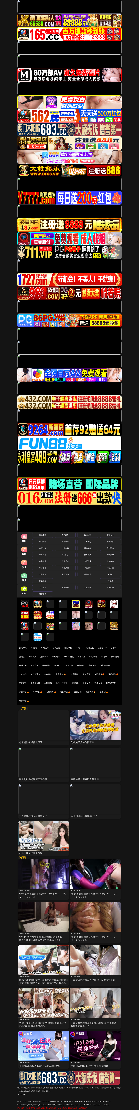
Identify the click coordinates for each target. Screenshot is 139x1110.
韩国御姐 (65, 548)
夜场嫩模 (81, 665)
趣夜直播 (69, 665)
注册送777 (102, 647)
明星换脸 (65, 567)
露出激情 (65, 574)
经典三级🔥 (24, 692)
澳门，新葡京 (61, 683)
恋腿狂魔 (110, 561)
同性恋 (110, 581)
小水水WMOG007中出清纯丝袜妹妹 (89, 1065)
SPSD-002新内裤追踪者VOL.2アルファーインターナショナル (94, 895)
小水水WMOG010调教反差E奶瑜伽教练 (39, 1065)
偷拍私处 (58, 665)
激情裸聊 (87, 674)
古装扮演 (42, 561)
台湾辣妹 (42, 548)
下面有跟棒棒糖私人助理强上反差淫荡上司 (93, 980)
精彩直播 (93, 656)
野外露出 (110, 554)
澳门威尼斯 (111, 683)
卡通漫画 (42, 574)
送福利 (113, 647)
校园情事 (65, 587)
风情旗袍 (42, 567)
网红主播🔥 (24, 701)
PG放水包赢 (69, 656)
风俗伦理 (110, 587)
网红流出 (87, 554)
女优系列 (65, 561)
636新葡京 (74, 674)
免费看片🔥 (61, 674)
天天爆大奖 (35, 683)
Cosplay (88, 541)
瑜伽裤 (87, 567)
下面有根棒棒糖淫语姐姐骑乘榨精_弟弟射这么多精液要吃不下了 (95, 1024)
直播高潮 (81, 656)
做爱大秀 (87, 683)
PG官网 (34, 647)
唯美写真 (87, 574)
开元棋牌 (45, 647)
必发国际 (93, 665)
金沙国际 (48, 683)
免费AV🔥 (104, 692)
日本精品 (65, 541)
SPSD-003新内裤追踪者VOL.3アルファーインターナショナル (42, 895)
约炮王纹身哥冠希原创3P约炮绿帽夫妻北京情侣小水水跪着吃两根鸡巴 (42, 1024)
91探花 (65, 554)
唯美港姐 (87, 548)
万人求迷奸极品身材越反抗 (33, 816)
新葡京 (22, 656)
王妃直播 (34, 665)
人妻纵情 (87, 587)
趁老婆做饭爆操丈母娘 (30, 742)
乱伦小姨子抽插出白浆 (30, 853)
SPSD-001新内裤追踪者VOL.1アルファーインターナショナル (94, 938)
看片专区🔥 (65, 692)
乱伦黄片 (46, 665)
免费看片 (75, 683)
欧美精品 (87, 535)
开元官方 (23, 683)
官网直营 (56, 647)
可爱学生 (87, 561)
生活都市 (42, 587)
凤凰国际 (56, 656)
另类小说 (42, 594)
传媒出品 (42, 581)
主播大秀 (23, 665)
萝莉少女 (110, 535)
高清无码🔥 (91, 692)
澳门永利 (68, 647)
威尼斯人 (23, 647)
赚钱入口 (78, 692)
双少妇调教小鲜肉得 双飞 (84, 816)
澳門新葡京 (35, 674)
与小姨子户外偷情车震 (82, 742)
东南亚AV (110, 548)
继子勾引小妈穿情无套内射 (33, 779)
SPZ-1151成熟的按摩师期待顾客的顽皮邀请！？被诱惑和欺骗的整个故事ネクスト (40, 938)
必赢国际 (44, 656)
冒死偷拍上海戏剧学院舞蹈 (85, 779)
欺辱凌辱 (42, 554)
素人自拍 (110, 541)
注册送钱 (90, 647)
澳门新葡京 (105, 665)
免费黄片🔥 (99, 674)
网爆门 (110, 574)
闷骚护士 (110, 567)
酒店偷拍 (115, 656)
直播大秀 (98, 683)
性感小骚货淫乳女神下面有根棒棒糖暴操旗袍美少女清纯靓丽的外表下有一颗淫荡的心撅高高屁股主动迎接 (43, 983)
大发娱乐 (23, 674)
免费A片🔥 (37, 692)
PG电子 (79, 647)
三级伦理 (42, 541)
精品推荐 (42, 535)
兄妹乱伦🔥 (51, 692)
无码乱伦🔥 (113, 674)
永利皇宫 (48, 674)
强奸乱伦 (65, 535)
